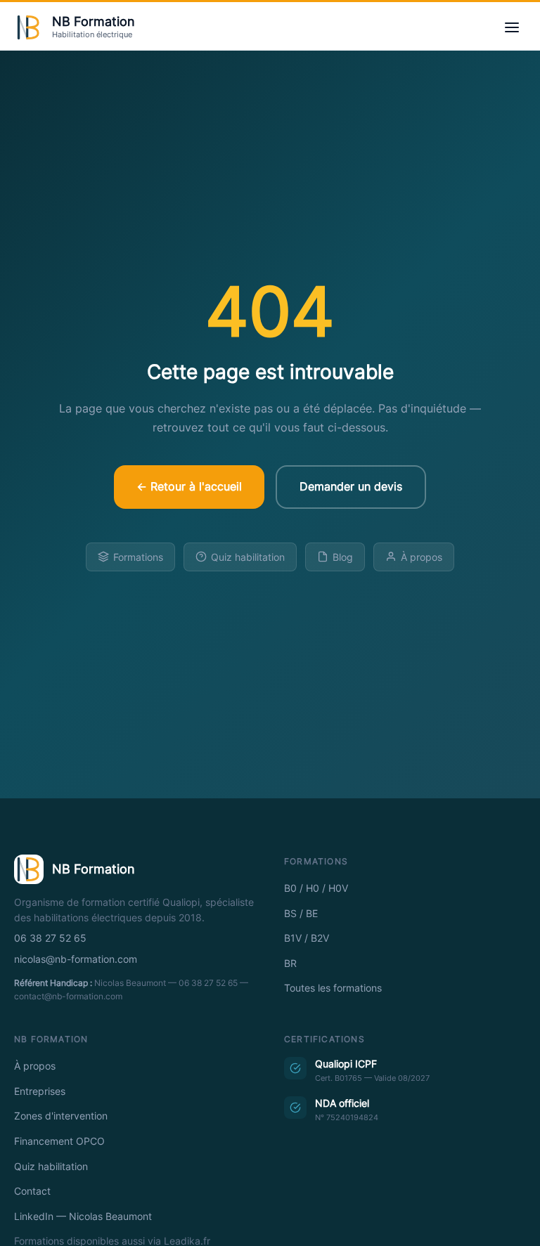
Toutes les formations (333, 988)
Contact (32, 1191)
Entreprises (39, 1091)
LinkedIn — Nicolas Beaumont (83, 1216)
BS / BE (301, 913)
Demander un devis (351, 486)
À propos (421, 557)
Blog (343, 557)
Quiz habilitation (248, 557)
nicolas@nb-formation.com (75, 959)
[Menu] (512, 27)
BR (290, 963)
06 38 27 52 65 (50, 938)
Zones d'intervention (61, 1116)
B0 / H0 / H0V (316, 888)
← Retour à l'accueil (189, 486)
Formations (138, 557)
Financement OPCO (59, 1141)
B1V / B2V (306, 938)
